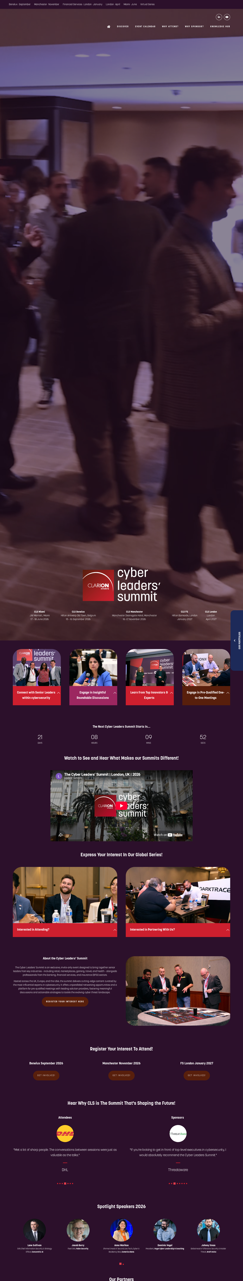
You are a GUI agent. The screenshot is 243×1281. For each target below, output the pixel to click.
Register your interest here (65, 1002)
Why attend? (170, 27)
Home (109, 26)
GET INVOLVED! (46, 1075)
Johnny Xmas (208, 1245)
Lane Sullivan (34, 1245)
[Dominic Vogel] (165, 1230)
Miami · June (130, 4)
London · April (113, 4)
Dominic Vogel (165, 1245)
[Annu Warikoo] (121, 1230)
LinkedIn (219, 17)
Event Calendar (145, 27)
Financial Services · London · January (82, 4)
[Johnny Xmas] (208, 1230)
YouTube (227, 17)
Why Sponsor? (194, 27)
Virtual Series (147, 4)
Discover (123, 27)
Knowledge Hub (220, 27)
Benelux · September (20, 4)
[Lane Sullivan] (34, 1230)
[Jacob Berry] (78, 1230)
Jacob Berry (78, 1245)
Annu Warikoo (121, 1245)
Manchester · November (46, 4)
